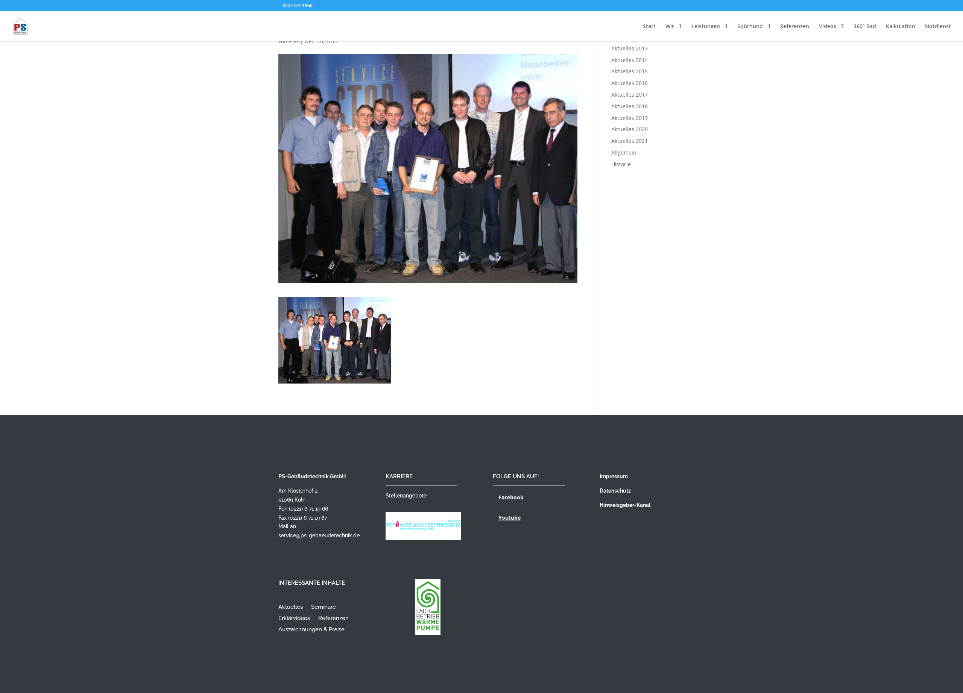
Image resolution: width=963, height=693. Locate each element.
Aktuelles (290, 607)
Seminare (323, 607)
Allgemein (623, 152)
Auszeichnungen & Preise (311, 630)
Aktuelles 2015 (629, 71)
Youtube (509, 517)
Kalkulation (900, 27)
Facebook (511, 497)
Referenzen (794, 27)
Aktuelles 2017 (629, 94)
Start (649, 27)
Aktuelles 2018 (629, 106)
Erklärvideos (294, 619)
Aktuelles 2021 (629, 140)
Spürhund (750, 27)
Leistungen (705, 27)
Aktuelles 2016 (629, 82)
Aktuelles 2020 (629, 129)
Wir (669, 27)
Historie (621, 164)
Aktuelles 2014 (629, 60)
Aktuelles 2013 (629, 48)
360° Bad (865, 27)
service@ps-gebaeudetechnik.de (319, 535)
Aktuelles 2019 (629, 117)
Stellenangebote (406, 496)
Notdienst (938, 27)
